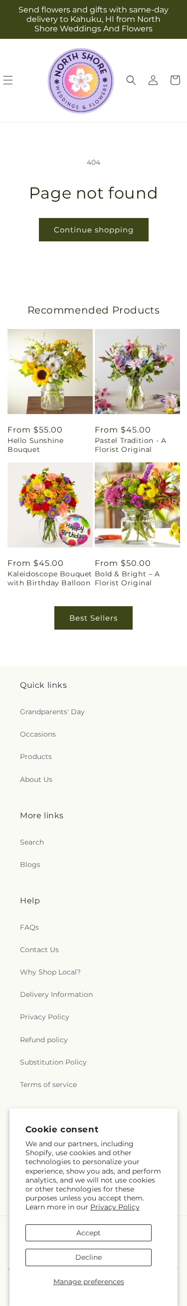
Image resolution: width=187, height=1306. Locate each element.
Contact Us (39, 949)
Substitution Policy (53, 1062)
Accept (88, 1232)
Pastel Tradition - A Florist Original (131, 445)
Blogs (30, 864)
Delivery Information (56, 994)
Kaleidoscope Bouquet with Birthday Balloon (49, 578)
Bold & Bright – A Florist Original (127, 578)
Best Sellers (93, 618)
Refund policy (44, 1039)
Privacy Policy (115, 1206)
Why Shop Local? (50, 972)
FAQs (29, 927)
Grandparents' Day (52, 711)
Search (32, 842)
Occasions (38, 734)
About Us (36, 779)
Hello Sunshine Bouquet (35, 445)
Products (36, 756)
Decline (88, 1257)
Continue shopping (94, 229)
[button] (131, 80)
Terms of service (48, 1084)
